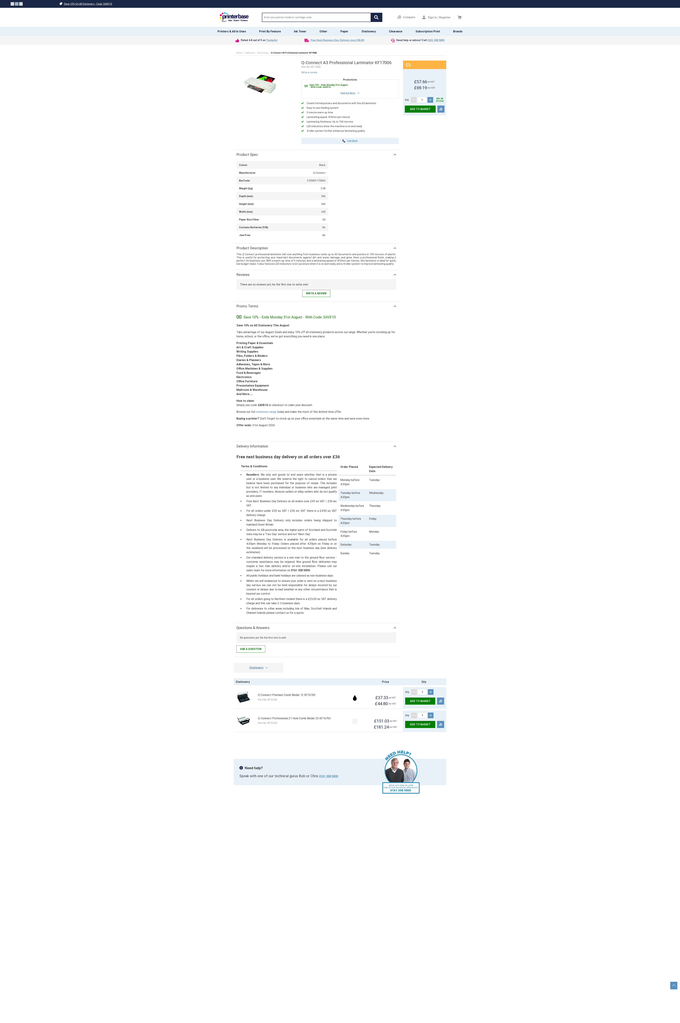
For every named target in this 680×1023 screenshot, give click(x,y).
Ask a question (251, 649)
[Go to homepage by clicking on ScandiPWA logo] (234, 17)
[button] (376, 17)
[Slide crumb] (12, 4)
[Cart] (459, 17)
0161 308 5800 (435, 40)
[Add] (430, 100)
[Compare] (441, 109)
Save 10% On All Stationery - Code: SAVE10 (88, 3)
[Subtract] (413, 100)
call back (352, 141)
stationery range (266, 411)
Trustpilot (271, 40)
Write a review (309, 72)
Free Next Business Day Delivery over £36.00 (337, 40)
